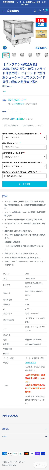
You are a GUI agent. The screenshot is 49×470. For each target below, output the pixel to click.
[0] (44, 10)
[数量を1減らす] (10, 111)
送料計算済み (19, 104)
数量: (4, 111)
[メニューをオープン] (3, 11)
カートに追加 (24, 184)
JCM (4, 92)
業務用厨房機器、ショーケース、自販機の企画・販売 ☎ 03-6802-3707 (24, 3)
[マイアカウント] (40, 10)
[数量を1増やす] (23, 111)
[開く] (35, 10)
